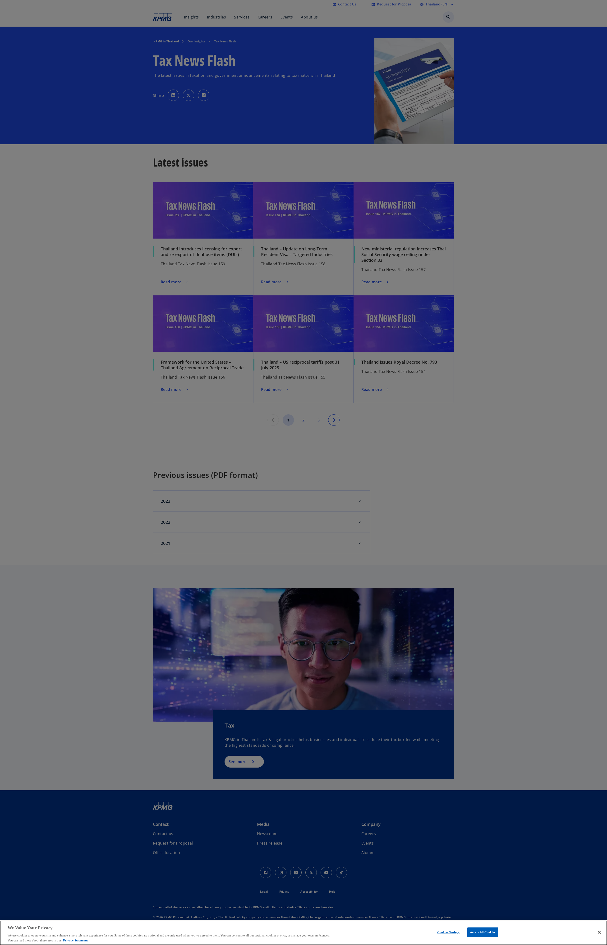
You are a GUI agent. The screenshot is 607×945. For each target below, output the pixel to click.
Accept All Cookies (482, 932)
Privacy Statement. (75, 940)
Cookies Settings (448, 932)
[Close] (599, 932)
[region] (303, 932)
